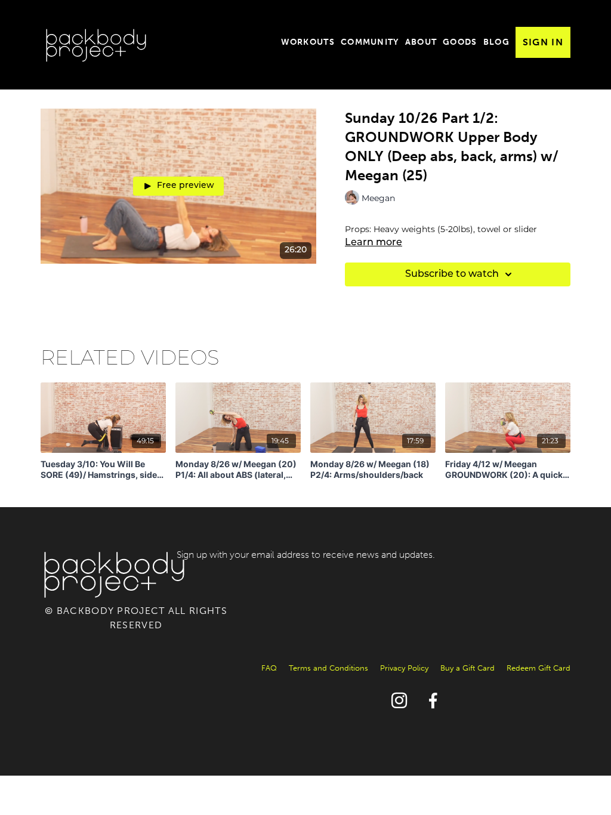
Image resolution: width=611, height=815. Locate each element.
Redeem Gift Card (538, 667)
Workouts (308, 42)
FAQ (269, 667)
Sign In (543, 42)
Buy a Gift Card (467, 667)
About (421, 42)
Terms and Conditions (328, 667)
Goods (460, 42)
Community (370, 42)
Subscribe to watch (452, 274)
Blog (496, 42)
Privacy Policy (404, 667)
